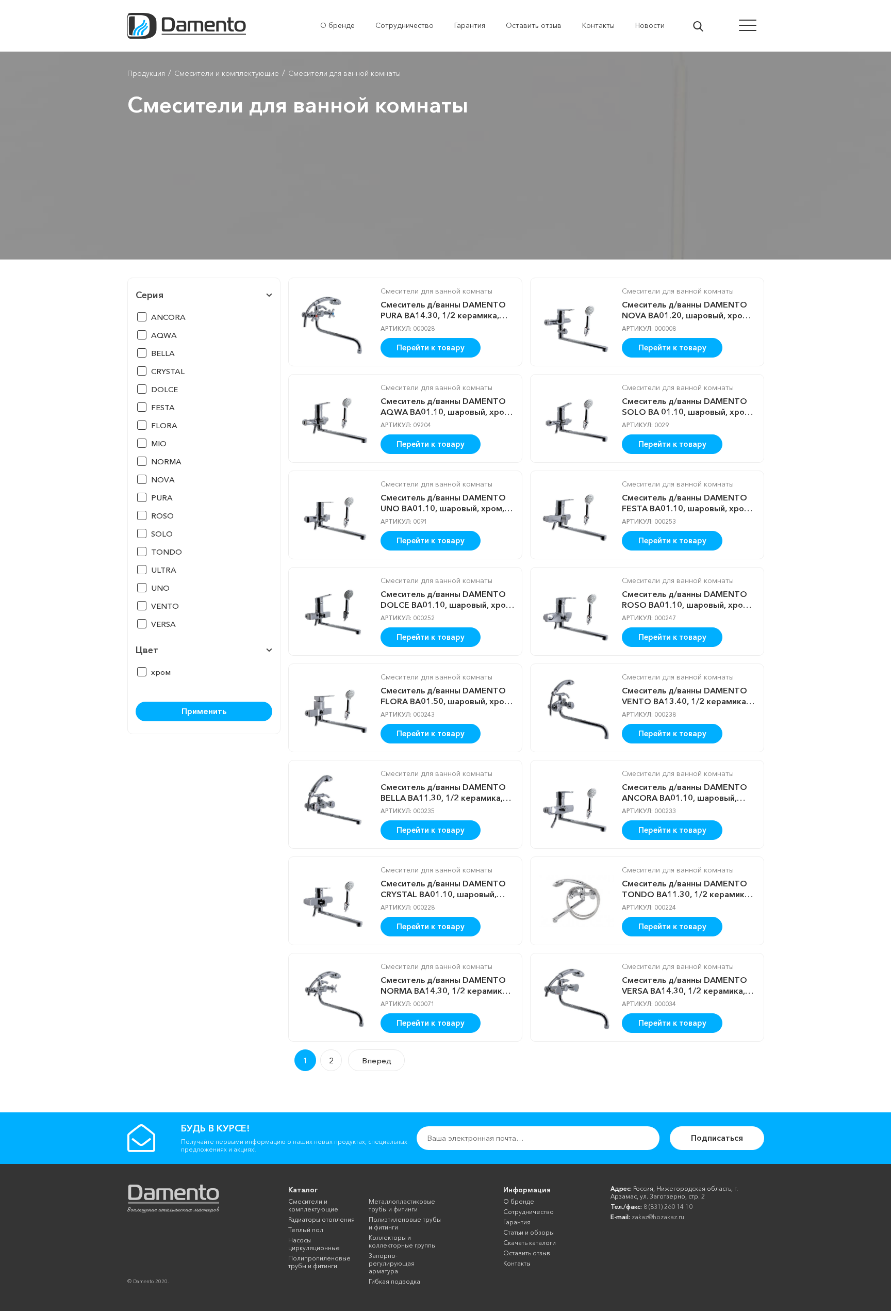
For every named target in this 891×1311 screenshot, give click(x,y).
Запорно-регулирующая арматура (392, 1263)
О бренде (518, 1201)
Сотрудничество (528, 1212)
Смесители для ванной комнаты (436, 291)
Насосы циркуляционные (314, 1244)
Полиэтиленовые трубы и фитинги (405, 1223)
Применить (204, 711)
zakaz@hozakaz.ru (658, 1217)
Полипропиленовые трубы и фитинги (319, 1262)
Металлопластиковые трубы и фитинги (402, 1205)
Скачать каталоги (529, 1243)
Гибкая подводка (394, 1281)
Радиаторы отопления (321, 1219)
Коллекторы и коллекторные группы (402, 1241)
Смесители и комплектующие (313, 1205)
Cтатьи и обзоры (528, 1232)
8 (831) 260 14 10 (668, 1206)
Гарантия (517, 1222)
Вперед (376, 1060)
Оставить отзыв (526, 1253)
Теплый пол (305, 1230)
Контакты (517, 1263)
